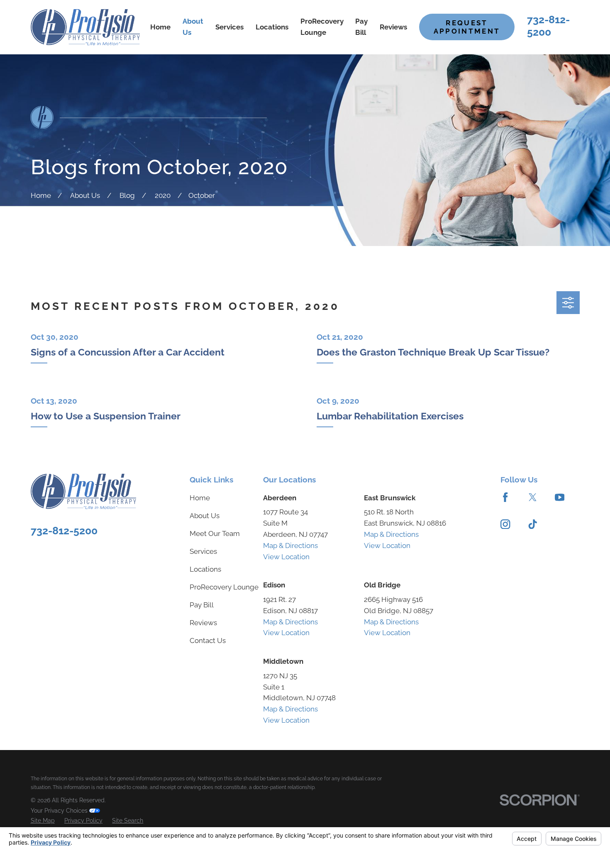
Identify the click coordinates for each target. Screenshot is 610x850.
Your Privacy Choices (60, 810)
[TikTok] (532, 524)
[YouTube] (559, 497)
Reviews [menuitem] (393, 27)
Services (203, 551)
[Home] (85, 27)
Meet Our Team (215, 533)
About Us (205, 515)
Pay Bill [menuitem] (361, 27)
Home (200, 498)
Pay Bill (202, 605)
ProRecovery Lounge (224, 587)
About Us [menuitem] (193, 27)
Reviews (203, 623)
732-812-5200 (548, 25)
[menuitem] (43, 820)
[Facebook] (505, 497)
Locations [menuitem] (272, 27)
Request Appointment (467, 27)
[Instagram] (505, 524)
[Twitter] (532, 497)
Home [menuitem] (160, 27)
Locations (205, 569)
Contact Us (208, 640)
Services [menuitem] (229, 27)
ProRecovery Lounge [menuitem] (322, 27)
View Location (286, 557)
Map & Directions (290, 545)
